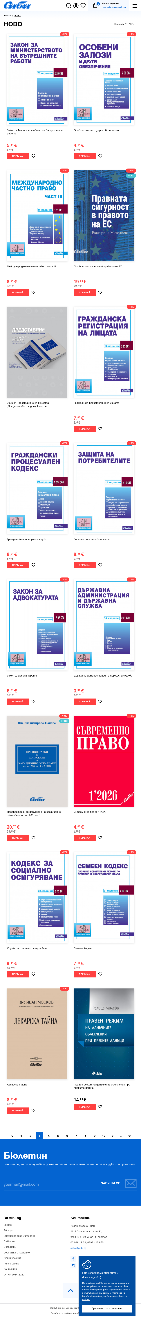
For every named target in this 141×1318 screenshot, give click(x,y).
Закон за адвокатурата (22, 675)
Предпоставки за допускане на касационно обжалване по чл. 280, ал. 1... (34, 813)
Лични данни (11, 1263)
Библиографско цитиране (19, 1236)
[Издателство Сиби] (17, 5)
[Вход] (76, 5)
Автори (8, 1230)
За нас (8, 1225)
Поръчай (18, 156)
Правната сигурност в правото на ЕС (98, 266)
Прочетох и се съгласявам (107, 1308)
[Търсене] (69, 5)
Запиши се (110, 1183)
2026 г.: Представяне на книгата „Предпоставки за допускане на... (28, 404)
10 (103, 1136)
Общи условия (12, 1258)
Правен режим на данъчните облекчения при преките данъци (102, 1086)
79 (129, 1136)
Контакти (10, 1269)
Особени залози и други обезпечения (96, 130)
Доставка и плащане (17, 1252)
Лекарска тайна (17, 1084)
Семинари (10, 1247)
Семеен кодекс (83, 948)
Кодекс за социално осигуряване (27, 948)
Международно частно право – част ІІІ (31, 266)
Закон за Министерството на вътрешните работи (35, 132)
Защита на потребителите (92, 539)
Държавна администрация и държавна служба (103, 675)
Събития (9, 1241)
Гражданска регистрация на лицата (97, 403)
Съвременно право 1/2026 (90, 812)
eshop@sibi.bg (78, 1248)
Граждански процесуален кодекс (27, 539)
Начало (7, 16)
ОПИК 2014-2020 (14, 1274)
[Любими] (83, 5)
